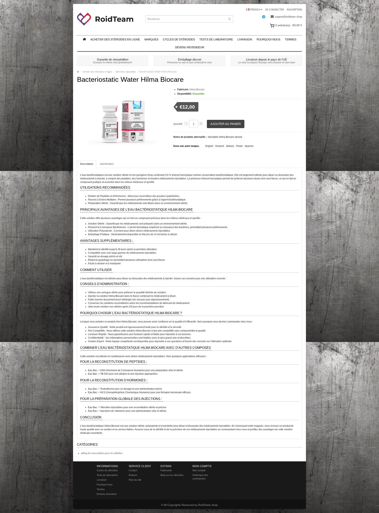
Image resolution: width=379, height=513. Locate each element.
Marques (151, 39)
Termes (290, 39)
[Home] (78, 72)
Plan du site (135, 480)
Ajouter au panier (225, 124)
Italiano (230, 146)
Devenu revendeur (189, 47)
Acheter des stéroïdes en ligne (115, 39)
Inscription (294, 9)
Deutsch (219, 146)
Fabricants (166, 470)
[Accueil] (84, 39)
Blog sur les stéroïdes (172, 475)
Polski (239, 146)
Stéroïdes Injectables (126, 72)
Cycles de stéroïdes (179, 39)
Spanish (249, 146)
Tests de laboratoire (216, 39)
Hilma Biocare (197, 89)
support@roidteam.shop (288, 16)
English (209, 146)
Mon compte (199, 470)
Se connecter (274, 9)
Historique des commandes (200, 477)
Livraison (244, 39)
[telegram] (265, 16)
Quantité (177, 124)
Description (86, 164)
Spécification (107, 164)
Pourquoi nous (268, 39)
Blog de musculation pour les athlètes (102, 453)
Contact (133, 470)
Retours (133, 475)
